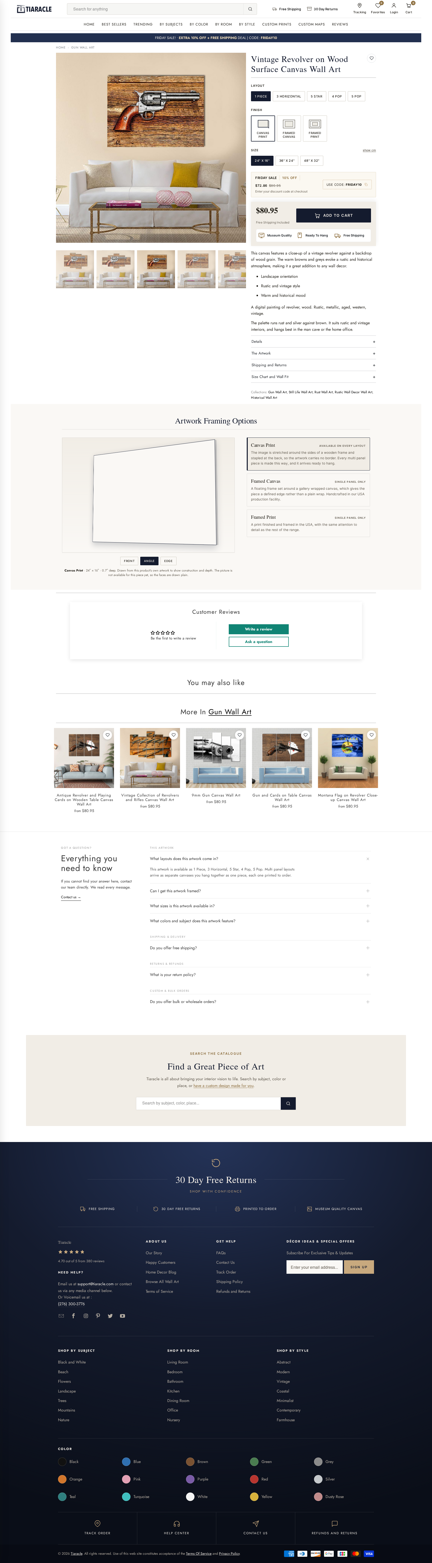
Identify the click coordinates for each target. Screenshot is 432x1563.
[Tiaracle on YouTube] (122, 1316)
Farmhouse (286, 1420)
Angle (149, 561)
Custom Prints (277, 24)
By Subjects (171, 24)
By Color (199, 24)
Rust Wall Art (323, 392)
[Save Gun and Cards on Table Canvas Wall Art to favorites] (305, 735)
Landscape (67, 1391)
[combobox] (155, 9)
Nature (63, 1420)
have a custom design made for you (224, 1085)
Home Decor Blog (161, 1272)
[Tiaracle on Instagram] (85, 1316)
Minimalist (285, 1401)
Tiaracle (76, 1553)
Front (129, 561)
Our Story (154, 1253)
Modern (283, 1372)
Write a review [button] (258, 629)
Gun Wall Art (83, 47)
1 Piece (261, 96)
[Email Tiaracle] (61, 1316)
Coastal (283, 1391)
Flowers (64, 1381)
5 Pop (357, 96)
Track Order (226, 1272)
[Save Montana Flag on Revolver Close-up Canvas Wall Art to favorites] (371, 735)
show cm (369, 150)
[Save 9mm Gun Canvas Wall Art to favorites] (239, 735)
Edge (168, 561)
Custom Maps (311, 24)
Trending (143, 24)
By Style (247, 24)
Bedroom (174, 1372)
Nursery (173, 1420)
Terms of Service (159, 1291)
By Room (223, 24)
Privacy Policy (229, 1553)
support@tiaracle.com (96, 1284)
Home (89, 24)
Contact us (71, 897)
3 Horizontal (288, 96)
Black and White (72, 1362)
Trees (62, 1401)
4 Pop (337, 96)
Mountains (66, 1410)
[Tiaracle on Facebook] (73, 1316)
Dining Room (178, 1401)
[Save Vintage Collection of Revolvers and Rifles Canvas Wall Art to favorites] (173, 735)
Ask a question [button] (258, 641)
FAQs (221, 1253)
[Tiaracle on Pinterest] (98, 1316)
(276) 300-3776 (71, 1304)
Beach (63, 1372)
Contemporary (288, 1410)
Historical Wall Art (264, 397)
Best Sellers (114, 24)
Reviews (340, 24)
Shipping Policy (229, 1281)
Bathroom (175, 1381)
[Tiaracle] (34, 9)
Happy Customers (160, 1262)
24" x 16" (262, 160)
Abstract (283, 1362)
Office (172, 1410)
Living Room (177, 1362)
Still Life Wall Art (300, 392)
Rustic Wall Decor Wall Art (353, 392)
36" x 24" (287, 160)
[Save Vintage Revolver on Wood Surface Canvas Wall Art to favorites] (371, 58)
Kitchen (173, 1391)
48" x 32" (312, 160)
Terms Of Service (199, 1553)
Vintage (283, 1381)
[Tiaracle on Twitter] (110, 1316)
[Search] (250, 9)
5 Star (316, 96)
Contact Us (225, 1262)
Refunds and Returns (233, 1291)
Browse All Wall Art (162, 1281)
